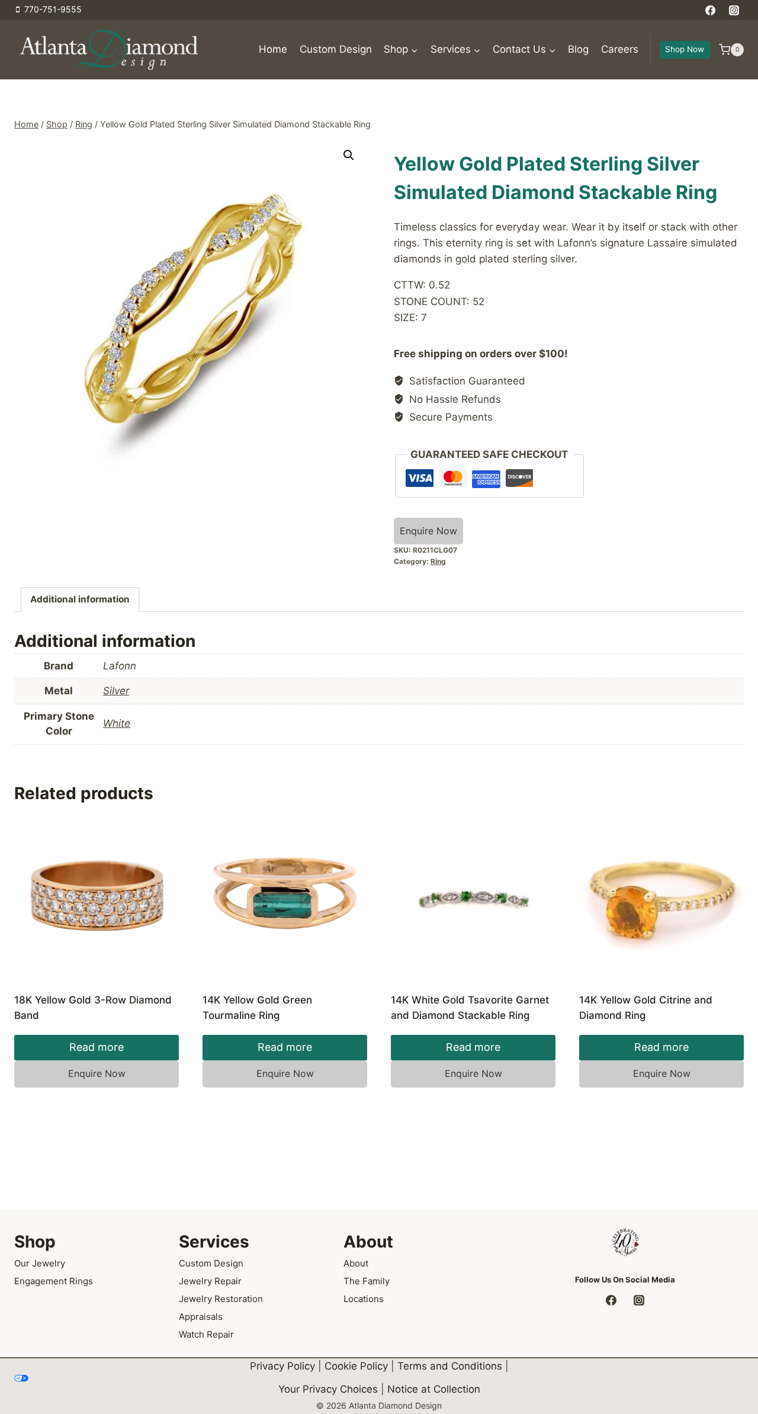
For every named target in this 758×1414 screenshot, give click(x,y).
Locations (363, 1298)
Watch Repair (206, 1334)
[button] (348, 155)
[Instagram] (734, 10)
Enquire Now (428, 531)
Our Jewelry (39, 1263)
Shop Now (684, 49)
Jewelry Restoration (221, 1298)
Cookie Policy (356, 1366)
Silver (116, 691)
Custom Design (336, 49)
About (355, 1263)
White (116, 723)
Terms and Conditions (449, 1366)
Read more (96, 1047)
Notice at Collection (433, 1389)
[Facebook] (711, 10)
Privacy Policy (282, 1366)
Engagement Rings (53, 1281)
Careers (619, 49)
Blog (578, 49)
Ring (438, 561)
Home (273, 49)
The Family (366, 1281)
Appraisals (201, 1316)
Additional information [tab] (80, 599)
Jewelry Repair (210, 1281)
